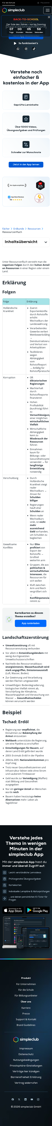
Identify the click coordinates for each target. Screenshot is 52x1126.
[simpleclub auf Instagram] (38, 1099)
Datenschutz (26, 1054)
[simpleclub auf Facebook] (12, 1099)
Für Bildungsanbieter (26, 995)
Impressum (26, 1048)
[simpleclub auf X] (19, 1099)
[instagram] (26, 48)
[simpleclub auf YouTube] (31, 1099)
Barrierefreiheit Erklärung (26, 1077)
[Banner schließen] (49, 17)
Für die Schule (8, 3)
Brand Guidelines (26, 1025)
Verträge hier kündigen (26, 1071)
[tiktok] (18, 48)
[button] (43, 3)
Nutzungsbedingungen (26, 1060)
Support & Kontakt (26, 1019)
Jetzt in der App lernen (26, 164)
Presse (26, 1013)
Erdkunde (18, 228)
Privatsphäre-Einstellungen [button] (26, 1065)
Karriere (26, 1007)
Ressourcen (34, 228)
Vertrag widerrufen (26, 1083)
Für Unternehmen (26, 984)
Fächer (6, 228)
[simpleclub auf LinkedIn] (25, 1099)
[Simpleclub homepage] (13, 10)
